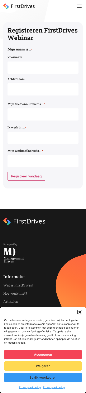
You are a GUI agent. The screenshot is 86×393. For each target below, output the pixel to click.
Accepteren (43, 355)
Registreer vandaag (26, 176)
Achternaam (16, 79)
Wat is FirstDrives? (18, 285)
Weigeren (43, 366)
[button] (80, 312)
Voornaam (15, 57)
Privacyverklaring (30, 387)
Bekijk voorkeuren (43, 377)
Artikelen (10, 301)
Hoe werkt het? (15, 293)
